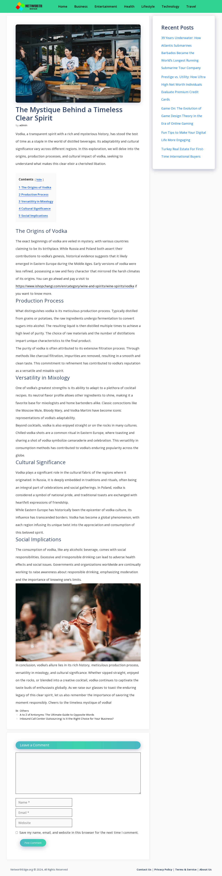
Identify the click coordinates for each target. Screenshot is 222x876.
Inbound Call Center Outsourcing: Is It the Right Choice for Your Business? (67, 718)
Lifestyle (148, 6)
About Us (205, 869)
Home (62, 6)
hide (39, 179)
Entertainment (106, 6)
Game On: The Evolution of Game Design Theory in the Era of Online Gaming (181, 115)
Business (81, 6)
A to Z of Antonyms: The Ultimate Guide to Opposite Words (57, 714)
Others (24, 710)
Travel (191, 6)
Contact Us (144, 869)
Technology (170, 6)
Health (129, 6)
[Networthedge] (29, 6)
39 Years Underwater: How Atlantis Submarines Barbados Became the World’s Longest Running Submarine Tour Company (181, 53)
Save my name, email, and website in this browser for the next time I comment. (78, 832)
